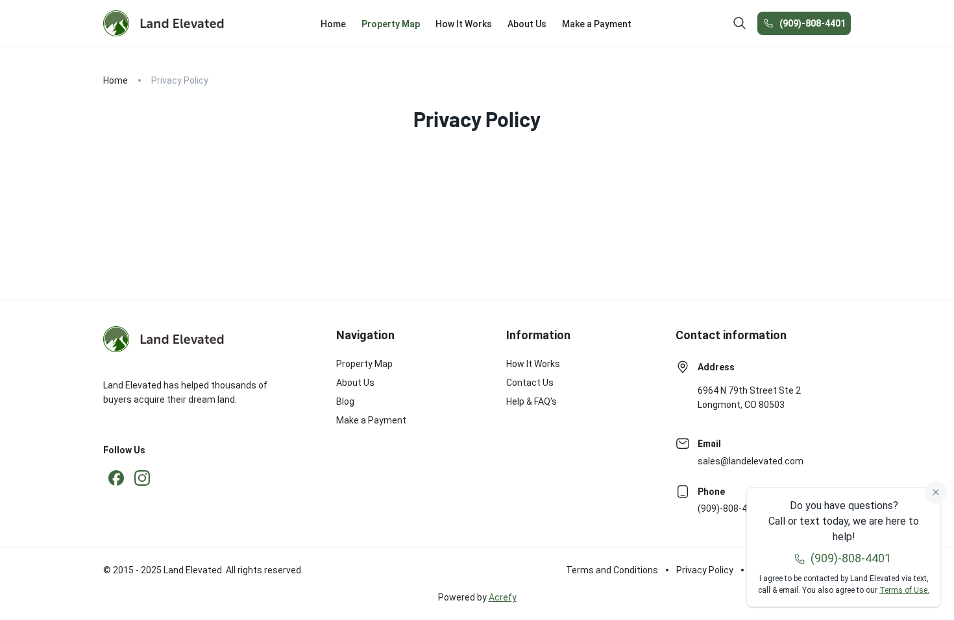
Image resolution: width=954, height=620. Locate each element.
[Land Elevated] (163, 23)
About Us (355, 382)
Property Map (364, 364)
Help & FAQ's (531, 401)
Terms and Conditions (612, 570)
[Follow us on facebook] (116, 478)
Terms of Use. (904, 590)
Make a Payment (371, 420)
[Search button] (740, 23)
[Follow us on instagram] (142, 478)
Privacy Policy (704, 570)
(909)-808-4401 (812, 23)
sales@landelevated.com (750, 461)
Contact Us (530, 382)
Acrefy (503, 597)
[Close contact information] (936, 492)
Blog (345, 401)
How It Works (533, 364)
